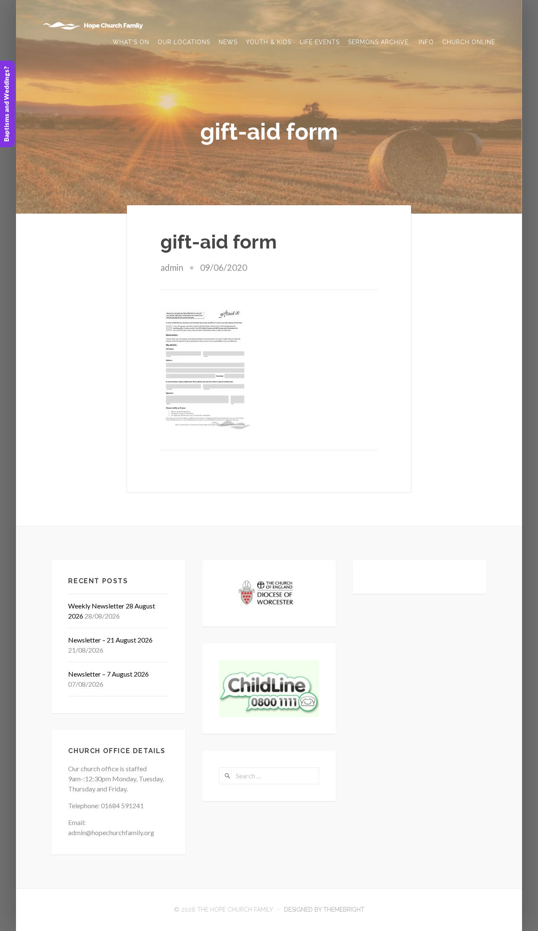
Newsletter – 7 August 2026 (108, 674)
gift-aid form (219, 242)
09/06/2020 (223, 267)
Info (426, 42)
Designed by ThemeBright (324, 909)
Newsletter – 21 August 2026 (110, 640)
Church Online (468, 42)
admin (172, 267)
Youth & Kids (268, 42)
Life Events (320, 42)
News (228, 42)
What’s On (131, 42)
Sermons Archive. (379, 42)
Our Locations (184, 42)
